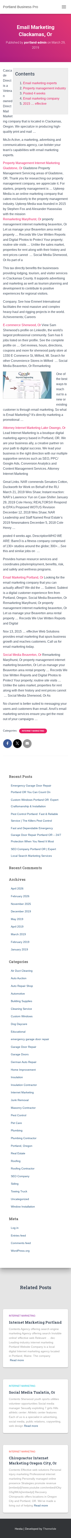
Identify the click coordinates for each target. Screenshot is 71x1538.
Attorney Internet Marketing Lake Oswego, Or (34, 427)
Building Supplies (21, 1001)
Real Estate (18, 1153)
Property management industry (44, 88)
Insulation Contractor (24, 1084)
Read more (17, 1360)
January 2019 (19, 949)
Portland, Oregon (21, 1145)
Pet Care (16, 1123)
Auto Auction (18, 978)
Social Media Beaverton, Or (22, 654)
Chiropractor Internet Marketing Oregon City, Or (33, 1460)
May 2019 (17, 919)
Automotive (18, 993)
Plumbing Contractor (23, 1138)
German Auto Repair (23, 1062)
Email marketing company (41, 98)
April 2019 (17, 926)
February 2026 (20, 896)
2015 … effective (35, 103)
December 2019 (21, 911)
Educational (18, 1031)
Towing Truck (19, 1191)
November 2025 (21, 903)
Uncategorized (20, 1199)
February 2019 (20, 942)
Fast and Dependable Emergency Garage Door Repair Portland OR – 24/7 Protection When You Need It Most (36, 835)
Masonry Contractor (23, 1107)
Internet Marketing (33, 731)
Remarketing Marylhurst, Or (22, 219)
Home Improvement (23, 1069)
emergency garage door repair (30, 1039)
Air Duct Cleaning (22, 970)
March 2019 (18, 934)
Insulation (17, 1077)
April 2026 (17, 888)
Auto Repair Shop (22, 985)
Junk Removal (20, 1100)
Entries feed (18, 1235)
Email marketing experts (40, 83)
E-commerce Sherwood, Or (22, 325)
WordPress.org (20, 1250)
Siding (15, 1183)
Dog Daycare (19, 1024)
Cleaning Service (21, 1008)
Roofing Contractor (23, 1168)
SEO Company (20, 1176)
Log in (15, 1227)
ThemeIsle (49, 1528)
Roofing (16, 1161)
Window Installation (23, 1206)
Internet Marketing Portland (35, 1322)
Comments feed (21, 1243)
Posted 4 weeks (34, 93)
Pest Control (18, 1115)
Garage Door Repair (23, 1046)
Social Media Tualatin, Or (32, 1392)
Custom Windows (22, 1016)
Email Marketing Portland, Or (23, 577)
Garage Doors (20, 1054)
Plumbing (16, 1130)
